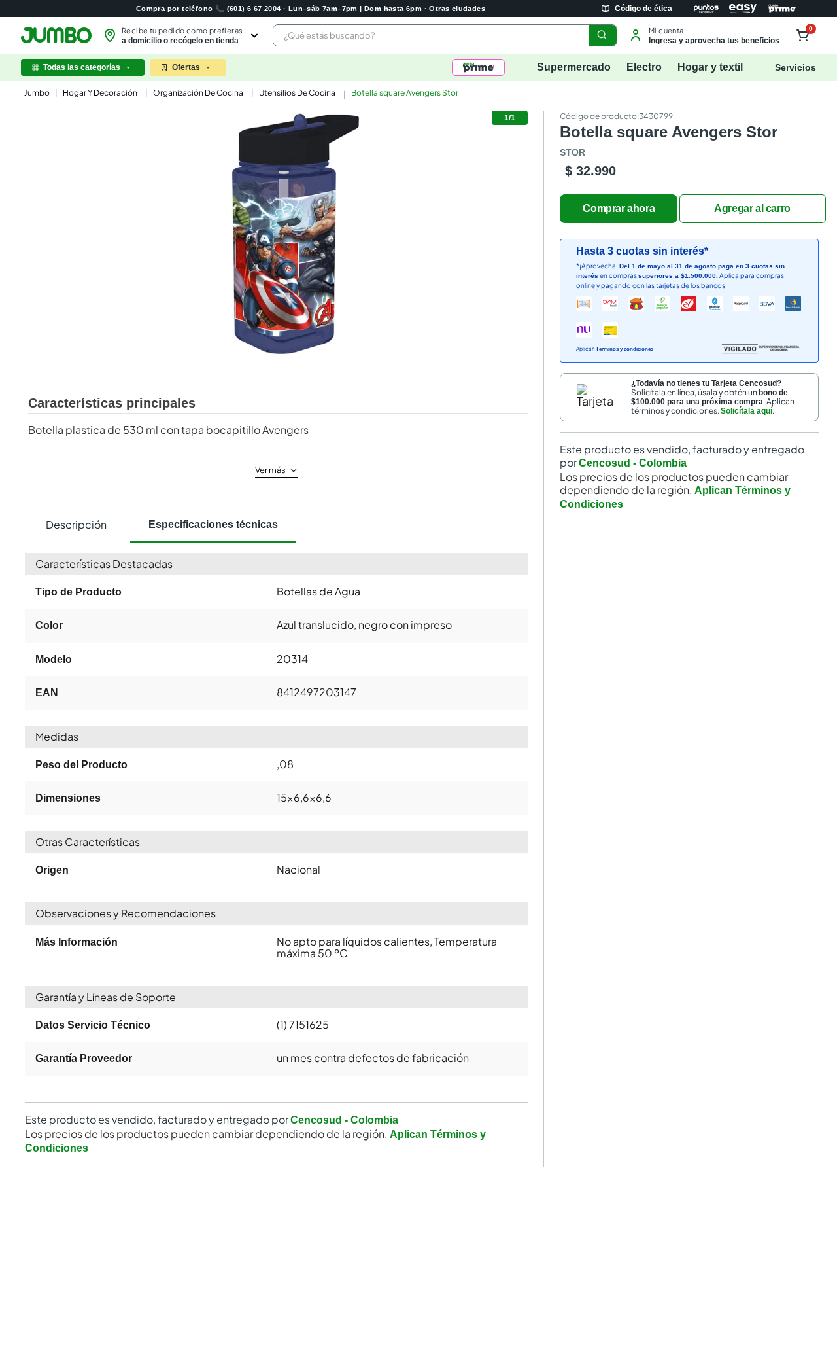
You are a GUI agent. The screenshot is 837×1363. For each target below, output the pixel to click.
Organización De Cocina (198, 92)
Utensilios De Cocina (297, 92)
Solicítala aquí (746, 411)
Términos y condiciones (624, 349)
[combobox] (445, 35)
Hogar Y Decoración (100, 92)
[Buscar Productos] (602, 35)
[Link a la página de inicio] (35, 93)
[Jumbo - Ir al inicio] (56, 35)
